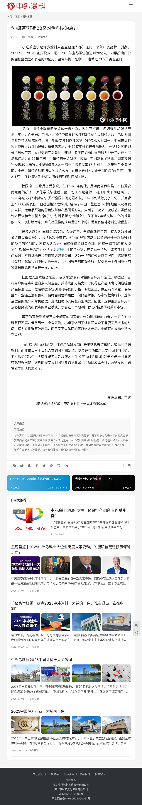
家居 (59, 250)
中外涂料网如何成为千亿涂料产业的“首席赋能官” (88, 513)
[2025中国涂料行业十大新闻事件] (71, 725)
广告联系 (53, 774)
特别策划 (43, 36)
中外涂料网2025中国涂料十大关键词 (41, 660)
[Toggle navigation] (131, 6)
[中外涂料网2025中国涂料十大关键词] (71, 673)
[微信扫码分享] (14, 465)
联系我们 (85, 774)
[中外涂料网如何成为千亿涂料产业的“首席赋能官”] (29, 519)
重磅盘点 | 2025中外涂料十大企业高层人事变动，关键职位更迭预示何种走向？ (71, 550)
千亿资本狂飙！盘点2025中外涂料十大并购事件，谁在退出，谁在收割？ (67, 606)
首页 (9, 16)
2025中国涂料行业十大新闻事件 (38, 711)
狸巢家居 (100, 774)
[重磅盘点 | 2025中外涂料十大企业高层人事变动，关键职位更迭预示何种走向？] (71, 565)
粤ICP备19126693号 (71, 793)
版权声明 (69, 774)
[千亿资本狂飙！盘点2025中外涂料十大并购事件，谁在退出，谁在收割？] (71, 622)
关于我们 (38, 774)
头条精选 (34, 590)
